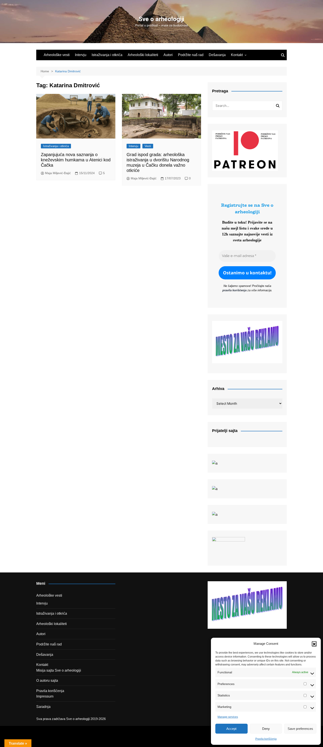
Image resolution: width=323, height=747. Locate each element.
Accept (231, 729)
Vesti (148, 146)
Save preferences (300, 729)
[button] (314, 643)
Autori (168, 55)
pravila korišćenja (234, 290)
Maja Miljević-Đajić (58, 173)
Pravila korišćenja (266, 738)
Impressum (44, 696)
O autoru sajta (47, 680)
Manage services (228, 716)
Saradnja (43, 707)
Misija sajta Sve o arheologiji (58, 670)
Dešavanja (217, 55)
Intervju (80, 55)
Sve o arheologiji (161, 19)
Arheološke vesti (57, 55)
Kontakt (237, 55)
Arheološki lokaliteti (143, 55)
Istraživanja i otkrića (107, 55)
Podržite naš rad (190, 55)
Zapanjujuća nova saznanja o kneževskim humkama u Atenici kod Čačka (76, 160)
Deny (266, 729)
